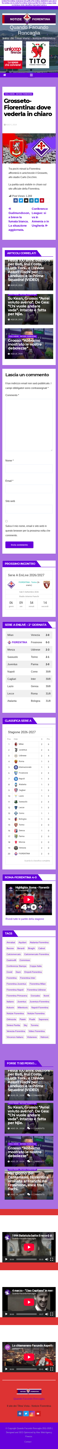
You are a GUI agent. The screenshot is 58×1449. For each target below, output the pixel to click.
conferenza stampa (16, 966)
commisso (25, 960)
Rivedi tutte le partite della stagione (25, 919)
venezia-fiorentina (16, 1031)
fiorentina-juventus (16, 984)
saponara (43, 1019)
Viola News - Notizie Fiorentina (18, 94)
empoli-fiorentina (33, 972)
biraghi (31, 948)
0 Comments (38, 1095)
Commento (12, 395)
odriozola (11, 1019)
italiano (10, 1001)
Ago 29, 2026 (17, 1095)
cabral (41, 948)
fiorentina (12, 978)
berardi (20, 948)
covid (9, 972)
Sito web (10, 501)
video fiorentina (37, 1031)
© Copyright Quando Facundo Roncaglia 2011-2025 (29, 1428)
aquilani (22, 942)
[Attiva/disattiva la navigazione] (31, 75)
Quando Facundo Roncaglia (29, 30)
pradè (32, 1019)
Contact (27, 1442)
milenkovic (23, 1007)
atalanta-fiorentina (39, 942)
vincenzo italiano (15, 1037)
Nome (9, 460)
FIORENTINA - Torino (28, 582)
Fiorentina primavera (17, 995)
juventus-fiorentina (39, 1001)
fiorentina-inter (27, 978)
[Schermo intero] (51, 1259)
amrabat (11, 942)
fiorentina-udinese (36, 989)
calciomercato (14, 954)
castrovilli (11, 960)
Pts (48, 739)
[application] (29, 1247)
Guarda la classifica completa (37, 861)
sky (25, 1025)
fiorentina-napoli (15, 989)
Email (9, 481)
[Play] (6, 1259)
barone (10, 948)
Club (16, 739)
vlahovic (44, 1037)
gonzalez (35, 995)
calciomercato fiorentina (36, 954)
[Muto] (46, 1259)
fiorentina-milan (38, 984)
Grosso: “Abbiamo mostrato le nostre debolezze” (24, 344)
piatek (23, 1019)
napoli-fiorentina (39, 1007)
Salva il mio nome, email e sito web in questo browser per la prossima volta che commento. (27, 531)
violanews (32, 1037)
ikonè (46, 995)
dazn (18, 972)
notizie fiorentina (36, 1013)
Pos (9, 739)
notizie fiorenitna (15, 1013)
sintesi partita (13, 1025)
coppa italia (36, 966)
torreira (34, 1025)
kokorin (10, 1007)
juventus (21, 1001)
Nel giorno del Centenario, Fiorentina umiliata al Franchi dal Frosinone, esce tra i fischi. (28, 1181)
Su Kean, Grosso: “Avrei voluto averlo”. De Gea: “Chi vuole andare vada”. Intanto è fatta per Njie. (28, 306)
